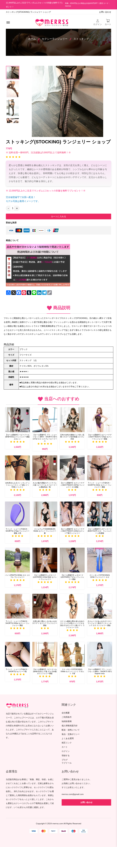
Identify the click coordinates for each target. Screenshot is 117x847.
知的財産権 (67, 721)
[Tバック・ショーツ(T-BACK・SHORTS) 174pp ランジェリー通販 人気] (17, 514)
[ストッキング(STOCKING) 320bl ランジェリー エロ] (99, 560)
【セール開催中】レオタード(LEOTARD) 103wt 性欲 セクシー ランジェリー (45, 577)
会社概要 (66, 713)
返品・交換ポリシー (71, 734)
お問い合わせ (105, 12)
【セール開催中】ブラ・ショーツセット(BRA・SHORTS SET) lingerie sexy (100, 671)
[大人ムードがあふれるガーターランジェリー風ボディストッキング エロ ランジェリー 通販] (99, 606)
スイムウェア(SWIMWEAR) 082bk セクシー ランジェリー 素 (44, 531)
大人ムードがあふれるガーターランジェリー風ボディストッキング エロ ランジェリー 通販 (100, 623)
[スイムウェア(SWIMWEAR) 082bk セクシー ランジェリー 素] (44, 514)
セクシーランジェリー (54, 38)
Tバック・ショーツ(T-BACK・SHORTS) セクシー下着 (17, 670)
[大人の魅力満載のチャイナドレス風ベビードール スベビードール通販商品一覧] (44, 467)
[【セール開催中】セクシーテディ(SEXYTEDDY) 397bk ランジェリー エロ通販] (72, 467)
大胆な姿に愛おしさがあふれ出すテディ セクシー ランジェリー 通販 (44, 623)
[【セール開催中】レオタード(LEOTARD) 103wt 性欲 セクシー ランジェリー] (44, 560)
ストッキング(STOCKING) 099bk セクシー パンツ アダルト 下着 (72, 671)
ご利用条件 (67, 717)
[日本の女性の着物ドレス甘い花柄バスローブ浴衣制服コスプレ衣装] (72, 419)
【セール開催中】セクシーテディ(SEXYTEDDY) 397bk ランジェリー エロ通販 (72, 485)
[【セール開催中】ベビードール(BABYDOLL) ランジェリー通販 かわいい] (17, 419)
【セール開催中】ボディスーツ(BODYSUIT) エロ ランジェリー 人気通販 (100, 531)
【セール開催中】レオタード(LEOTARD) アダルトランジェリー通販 (72, 577)
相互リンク (67, 743)
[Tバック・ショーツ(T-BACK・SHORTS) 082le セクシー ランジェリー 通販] (99, 467)
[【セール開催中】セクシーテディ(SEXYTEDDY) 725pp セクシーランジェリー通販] (99, 419)
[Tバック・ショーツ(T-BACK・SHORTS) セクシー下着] (17, 654)
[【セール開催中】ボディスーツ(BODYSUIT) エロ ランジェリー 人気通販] (99, 514)
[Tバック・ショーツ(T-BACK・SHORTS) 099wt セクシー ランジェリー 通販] (17, 606)
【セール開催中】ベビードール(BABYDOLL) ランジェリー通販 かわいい (17, 437)
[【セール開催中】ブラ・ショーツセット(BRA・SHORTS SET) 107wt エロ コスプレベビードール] (44, 419)
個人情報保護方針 (70, 726)
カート (65, 747)
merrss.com (57, 824)
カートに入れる (58, 216)
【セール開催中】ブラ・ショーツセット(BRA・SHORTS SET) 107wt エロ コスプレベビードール (45, 438)
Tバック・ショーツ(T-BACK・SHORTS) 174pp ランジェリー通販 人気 (17, 531)
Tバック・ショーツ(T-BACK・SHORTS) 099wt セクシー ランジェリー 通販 (17, 623)
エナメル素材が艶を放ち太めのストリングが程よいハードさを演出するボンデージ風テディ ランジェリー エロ (72, 624)
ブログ (65, 760)
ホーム (32, 38)
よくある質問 (68, 738)
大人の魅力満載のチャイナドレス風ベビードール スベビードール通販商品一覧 (45, 485)
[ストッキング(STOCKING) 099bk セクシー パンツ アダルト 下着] (72, 654)
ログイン (66, 751)
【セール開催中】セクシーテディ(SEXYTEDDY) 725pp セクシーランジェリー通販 (99, 437)
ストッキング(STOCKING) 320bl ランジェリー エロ (99, 576)
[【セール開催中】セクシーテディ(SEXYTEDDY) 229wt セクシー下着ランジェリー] (72, 514)
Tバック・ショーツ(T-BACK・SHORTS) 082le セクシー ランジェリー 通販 (99, 485)
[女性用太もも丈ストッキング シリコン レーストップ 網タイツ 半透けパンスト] (17, 467)
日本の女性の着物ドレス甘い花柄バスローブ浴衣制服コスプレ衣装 (72, 437)
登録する (66, 755)
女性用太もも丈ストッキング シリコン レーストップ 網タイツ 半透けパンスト (17, 485)
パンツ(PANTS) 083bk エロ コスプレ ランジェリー (17, 576)
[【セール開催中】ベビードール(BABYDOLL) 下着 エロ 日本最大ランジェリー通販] (44, 654)
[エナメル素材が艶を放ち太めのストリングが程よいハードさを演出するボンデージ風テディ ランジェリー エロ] (72, 606)
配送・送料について (71, 730)
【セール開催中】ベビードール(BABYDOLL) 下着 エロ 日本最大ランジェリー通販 (45, 671)
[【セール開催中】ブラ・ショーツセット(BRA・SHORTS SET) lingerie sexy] (99, 654)
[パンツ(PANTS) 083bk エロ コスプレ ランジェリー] (17, 560)
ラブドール (67, 763)
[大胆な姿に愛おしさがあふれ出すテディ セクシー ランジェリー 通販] (44, 606)
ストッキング (81, 38)
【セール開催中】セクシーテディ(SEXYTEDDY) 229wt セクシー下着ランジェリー (72, 531)
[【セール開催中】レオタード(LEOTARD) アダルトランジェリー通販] (72, 560)
